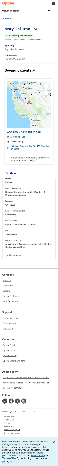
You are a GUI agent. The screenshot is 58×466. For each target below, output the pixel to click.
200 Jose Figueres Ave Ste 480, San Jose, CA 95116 (30, 147)
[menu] (54, 3)
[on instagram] (23, 401)
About (13, 173)
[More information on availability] (36, 160)
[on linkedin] (4, 401)
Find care (9, 18)
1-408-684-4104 (17, 137)
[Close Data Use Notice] (54, 442)
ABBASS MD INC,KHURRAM (24, 132)
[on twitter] (17, 401)
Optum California (10, 11)
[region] (29, 104)
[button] (29, 103)
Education (15, 255)
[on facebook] (11, 401)
